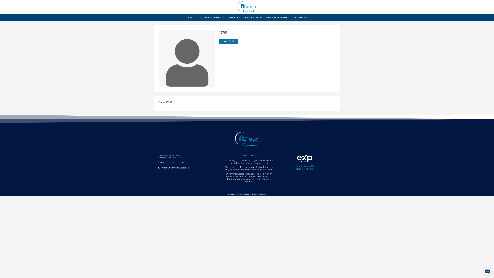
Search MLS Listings (210, 18)
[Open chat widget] (487, 271)
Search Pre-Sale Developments (243, 18)
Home (191, 18)
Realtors (298, 18)
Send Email (228, 41)
